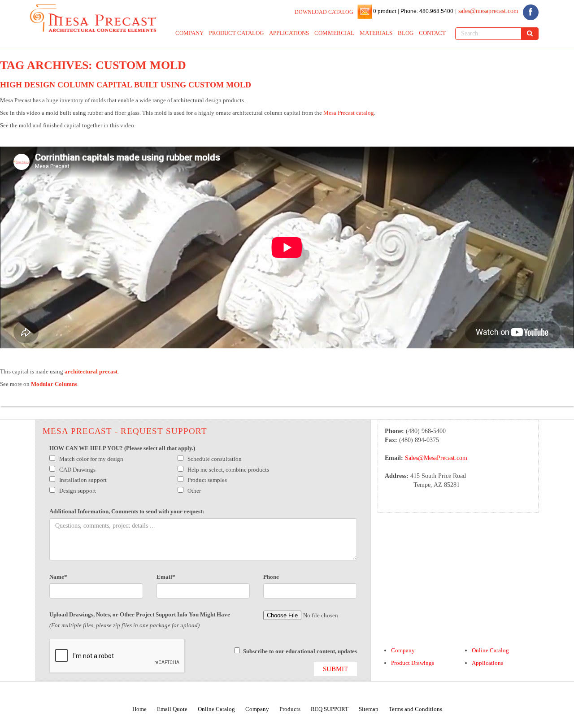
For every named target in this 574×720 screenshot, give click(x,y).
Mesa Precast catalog (348, 112)
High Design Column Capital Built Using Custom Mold (125, 84)
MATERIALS (376, 33)
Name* (58, 576)
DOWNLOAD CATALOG (324, 12)
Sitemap (368, 709)
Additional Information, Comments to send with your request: (126, 511)
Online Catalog (490, 650)
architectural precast (91, 371)
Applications (487, 662)
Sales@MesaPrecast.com (436, 458)
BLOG (405, 33)
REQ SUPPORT (329, 709)
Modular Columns (54, 384)
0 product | (385, 11)
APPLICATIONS (289, 33)
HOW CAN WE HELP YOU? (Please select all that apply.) (122, 448)
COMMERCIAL (334, 33)
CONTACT (432, 33)
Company (403, 650)
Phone (271, 576)
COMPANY (189, 33)
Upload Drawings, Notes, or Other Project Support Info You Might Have (139, 614)
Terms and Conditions (415, 709)
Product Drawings (412, 662)
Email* (166, 576)
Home (139, 709)
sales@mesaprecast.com (488, 11)
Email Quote (172, 709)
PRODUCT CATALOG (236, 33)
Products (289, 709)
